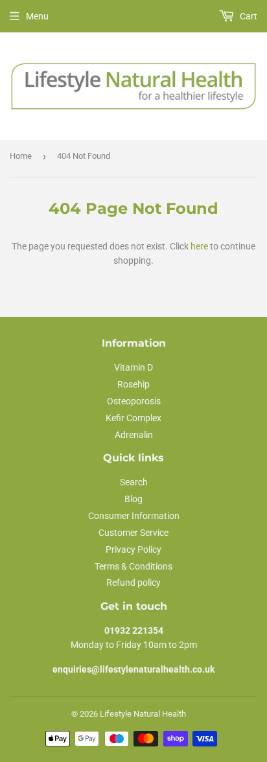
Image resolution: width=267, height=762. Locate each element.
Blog (133, 499)
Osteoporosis (134, 401)
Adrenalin (134, 435)
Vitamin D (133, 367)
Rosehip (133, 384)
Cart (247, 16)
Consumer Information (134, 516)
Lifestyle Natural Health (143, 714)
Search (134, 482)
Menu (37, 16)
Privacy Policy (133, 549)
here (199, 246)
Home (21, 156)
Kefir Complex (133, 418)
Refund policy (133, 582)
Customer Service (133, 532)
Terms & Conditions (133, 566)
